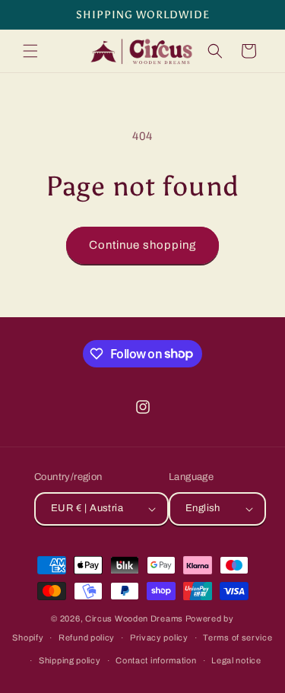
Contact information (156, 660)
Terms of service (237, 637)
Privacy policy (159, 637)
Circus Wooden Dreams (134, 618)
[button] (30, 51)
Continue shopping (142, 245)
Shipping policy (70, 660)
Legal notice (236, 660)
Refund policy (87, 637)
